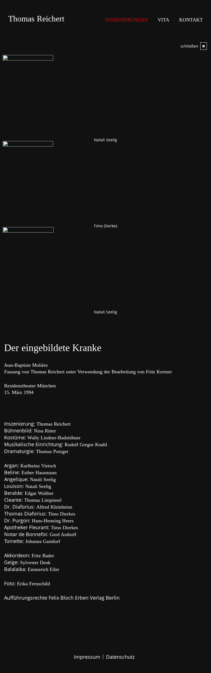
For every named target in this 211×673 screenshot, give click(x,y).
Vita (163, 20)
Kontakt (191, 20)
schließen (193, 46)
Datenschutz (120, 656)
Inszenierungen (126, 20)
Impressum (87, 656)
